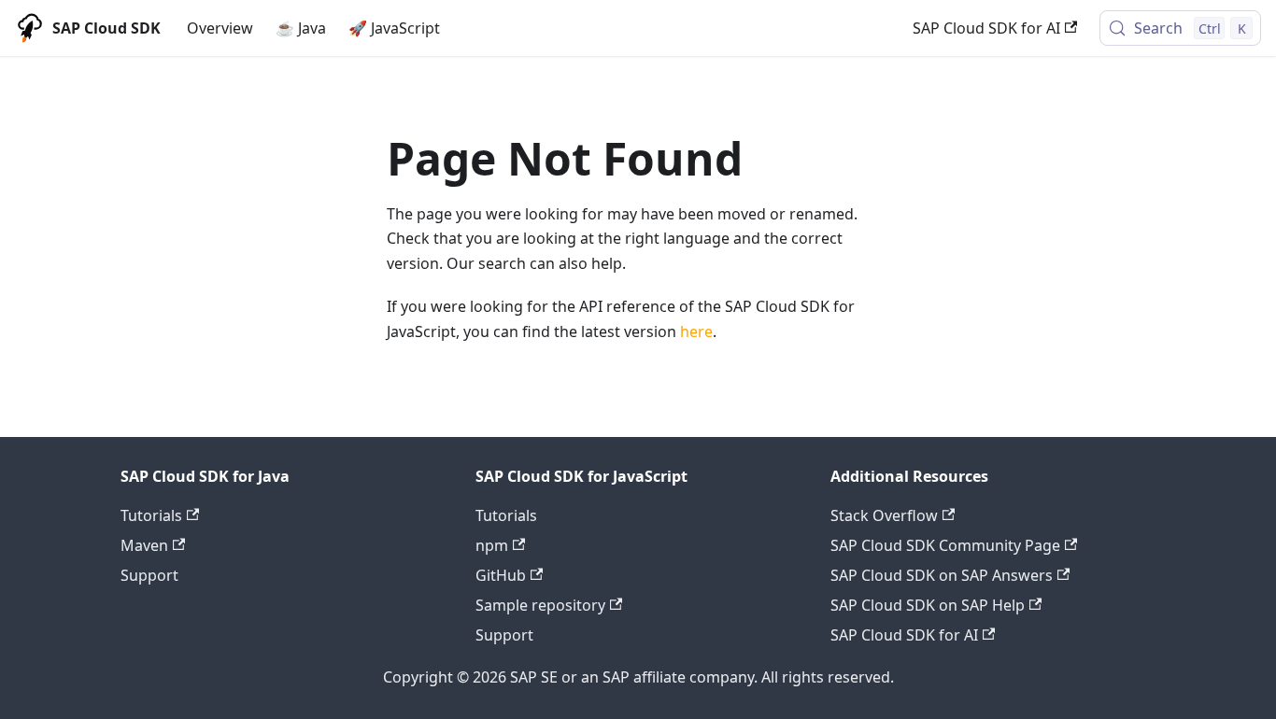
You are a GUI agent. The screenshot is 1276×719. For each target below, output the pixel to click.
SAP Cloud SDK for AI (986, 28)
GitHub (500, 575)
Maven (144, 545)
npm (491, 545)
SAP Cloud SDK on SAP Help (927, 605)
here (696, 331)
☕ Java (301, 28)
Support (149, 575)
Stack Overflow (884, 515)
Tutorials (151, 515)
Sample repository (540, 605)
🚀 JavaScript (394, 28)
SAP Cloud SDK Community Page (945, 545)
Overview (220, 28)
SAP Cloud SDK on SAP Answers (941, 575)
